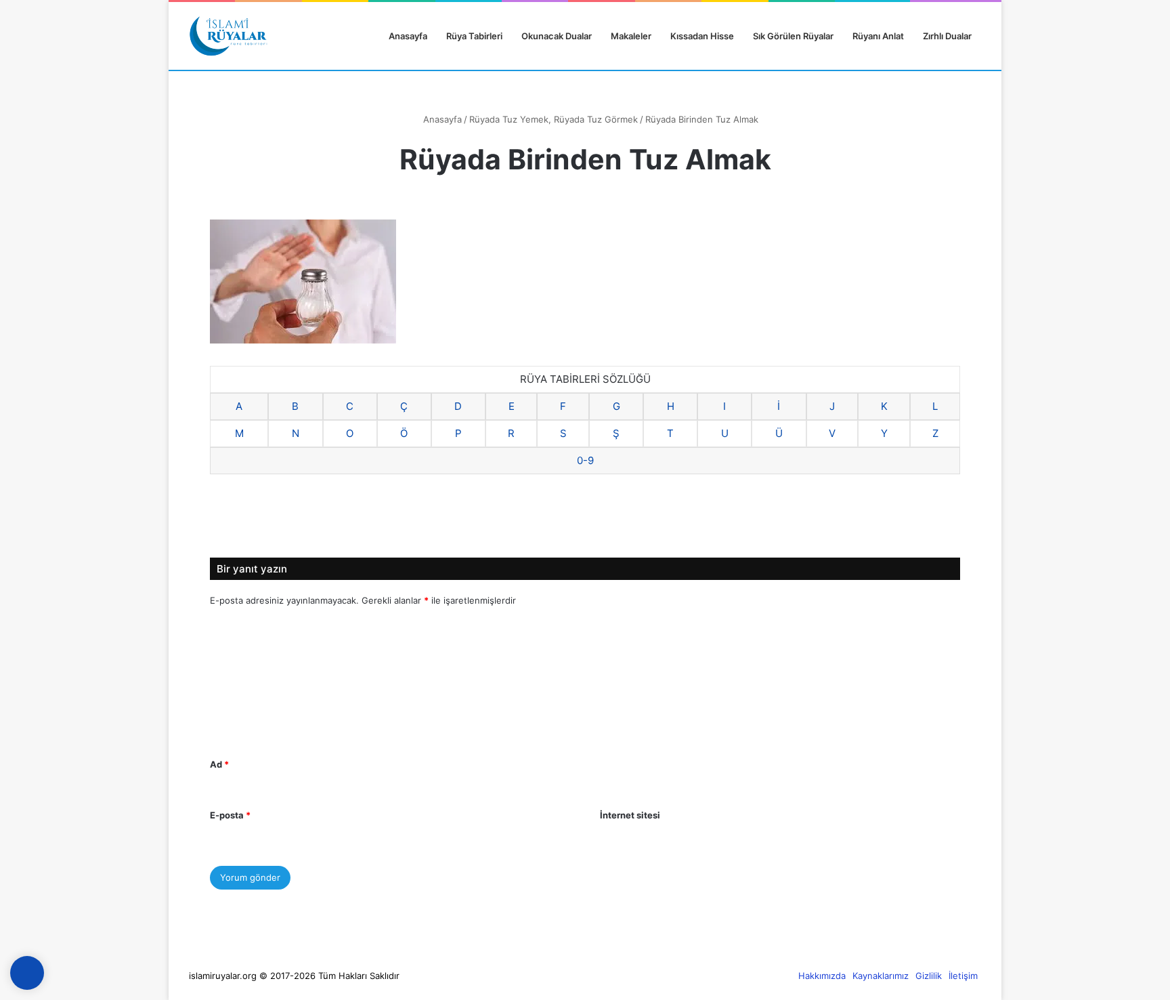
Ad (219, 764)
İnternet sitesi (630, 815)
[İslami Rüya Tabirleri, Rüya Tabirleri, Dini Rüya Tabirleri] (228, 36)
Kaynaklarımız (880, 975)
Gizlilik (928, 975)
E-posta (230, 815)
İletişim (963, 975)
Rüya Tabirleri (474, 35)
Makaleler (631, 35)
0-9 (585, 460)
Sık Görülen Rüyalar (793, 35)
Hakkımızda (822, 975)
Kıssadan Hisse (702, 35)
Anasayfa (407, 35)
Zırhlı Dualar (947, 35)
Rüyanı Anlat (878, 35)
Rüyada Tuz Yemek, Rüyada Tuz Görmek (553, 119)
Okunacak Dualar (556, 35)
